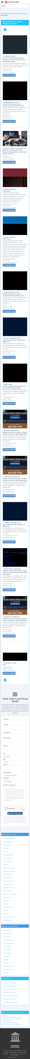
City (4, 753)
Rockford (11, 13)
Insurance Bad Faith (7, 1021)
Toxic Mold (5, 910)
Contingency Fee (17, 1019)
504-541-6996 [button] (10, 590)
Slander (5, 904)
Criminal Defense (7, 950)
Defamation (6, 864)
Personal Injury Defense (8, 887)
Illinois (5, 13)
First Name (5, 719)
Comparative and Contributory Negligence (12, 1017)
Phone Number (6, 738)
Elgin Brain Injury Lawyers (9, 989)
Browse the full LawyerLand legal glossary (12, 1024)
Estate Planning (6, 956)
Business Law (6, 936)
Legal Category (6, 772)
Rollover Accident (7, 897)
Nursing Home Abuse (8, 881)
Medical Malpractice (8, 877)
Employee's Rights (7, 953)
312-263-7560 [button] (10, 210)
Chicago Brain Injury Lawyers (10, 986)
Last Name (5, 724)
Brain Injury (6, 851)
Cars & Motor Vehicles (8, 940)
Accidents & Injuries (20, 13)
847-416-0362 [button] (10, 673)
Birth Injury (6, 848)
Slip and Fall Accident (8, 907)
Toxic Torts (5, 913)
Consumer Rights (7, 946)
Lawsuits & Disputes (8, 969)
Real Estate (5, 972)
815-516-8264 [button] (10, 75)
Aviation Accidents (7, 845)
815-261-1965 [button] (10, 162)
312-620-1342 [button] (10, 121)
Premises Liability (7, 891)
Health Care (6, 963)
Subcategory (6, 778)
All (2, 13)
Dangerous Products (8, 861)
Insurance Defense (7, 874)
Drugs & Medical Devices (9, 871)
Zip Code (5, 764)
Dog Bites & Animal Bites (9, 868)
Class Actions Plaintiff (8, 855)
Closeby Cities (7, 978)
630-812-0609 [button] (10, 450)
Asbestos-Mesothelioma (8, 842)
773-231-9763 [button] (10, 357)
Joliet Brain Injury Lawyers (9, 992)
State (4, 759)
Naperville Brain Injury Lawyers (10, 995)
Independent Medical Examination (10, 1022)
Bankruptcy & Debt (7, 933)
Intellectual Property (8, 966)
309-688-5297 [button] (10, 265)
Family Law (5, 959)
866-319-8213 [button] (10, 403)
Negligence (4, 1016)
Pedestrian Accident (8, 884)
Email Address (6, 732)
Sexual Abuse (6, 900)
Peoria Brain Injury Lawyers (9, 999)
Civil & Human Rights (8, 943)
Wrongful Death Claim (7, 1019)
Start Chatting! (16, 813)
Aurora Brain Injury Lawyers (9, 982)
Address (5, 745)
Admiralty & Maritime (8, 838)
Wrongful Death (7, 920)
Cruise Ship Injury (7, 858)
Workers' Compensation (8, 917)
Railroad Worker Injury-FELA (9, 894)
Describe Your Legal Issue (9, 785)
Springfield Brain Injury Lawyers (10, 1002)
